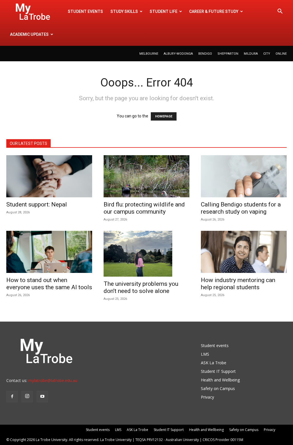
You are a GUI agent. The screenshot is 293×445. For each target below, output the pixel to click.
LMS (205, 354)
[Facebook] (12, 396)
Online (281, 54)
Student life (163, 11)
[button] (280, 12)
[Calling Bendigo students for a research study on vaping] (244, 176)
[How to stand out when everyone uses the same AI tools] (49, 252)
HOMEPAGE (163, 116)
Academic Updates (29, 34)
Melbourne (148, 54)
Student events (85, 11)
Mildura (251, 54)
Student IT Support (218, 371)
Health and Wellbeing (220, 380)
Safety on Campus (218, 388)
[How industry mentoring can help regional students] (244, 252)
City (266, 54)
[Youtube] (42, 396)
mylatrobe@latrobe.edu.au (52, 380)
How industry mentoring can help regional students (238, 284)
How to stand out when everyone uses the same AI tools (49, 284)
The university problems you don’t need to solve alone (141, 287)
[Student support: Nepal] (49, 176)
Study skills (124, 11)
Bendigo (205, 54)
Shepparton (227, 54)
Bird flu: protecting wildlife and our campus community (144, 208)
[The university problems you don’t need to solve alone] (146, 254)
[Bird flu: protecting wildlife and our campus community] (146, 176)
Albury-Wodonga (178, 54)
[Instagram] (27, 396)
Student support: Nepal (36, 204)
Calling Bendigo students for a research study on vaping (241, 208)
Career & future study (213, 11)
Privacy (207, 397)
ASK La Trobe (213, 362)
